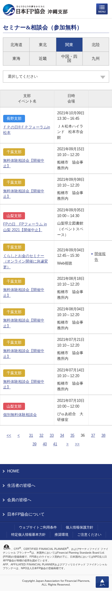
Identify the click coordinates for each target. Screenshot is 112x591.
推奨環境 (61, 535)
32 (41, 435)
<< (9, 435)
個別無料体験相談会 (20, 415)
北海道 (16, 44)
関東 (69, 44)
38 (103, 435)
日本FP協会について (26, 514)
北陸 (96, 44)
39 (34, 444)
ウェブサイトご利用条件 (38, 527)
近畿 (43, 58)
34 (62, 435)
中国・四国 (69, 58)
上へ (102, 582)
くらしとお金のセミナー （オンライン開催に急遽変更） (25, 261)
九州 (96, 58)
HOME (13, 471)
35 (72, 435)
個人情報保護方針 (79, 527)
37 (93, 435)
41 (55, 444)
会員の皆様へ (19, 499)
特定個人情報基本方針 (28, 535)
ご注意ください (89, 535)
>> (77, 444)
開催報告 (100, 257)
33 (52, 435)
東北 (43, 44)
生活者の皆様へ (21, 485)
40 (45, 444)
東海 (16, 58)
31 (31, 435)
